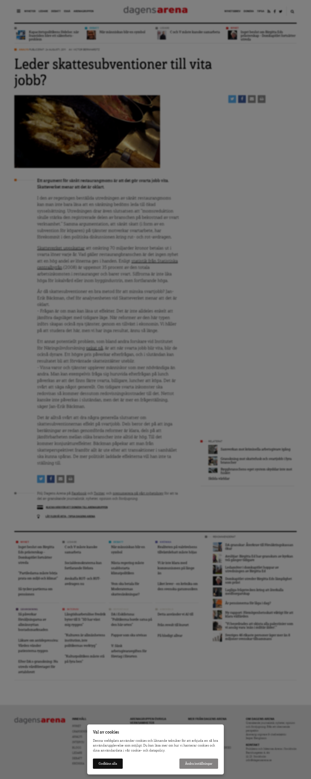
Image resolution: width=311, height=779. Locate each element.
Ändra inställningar (198, 763)
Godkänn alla (108, 763)
